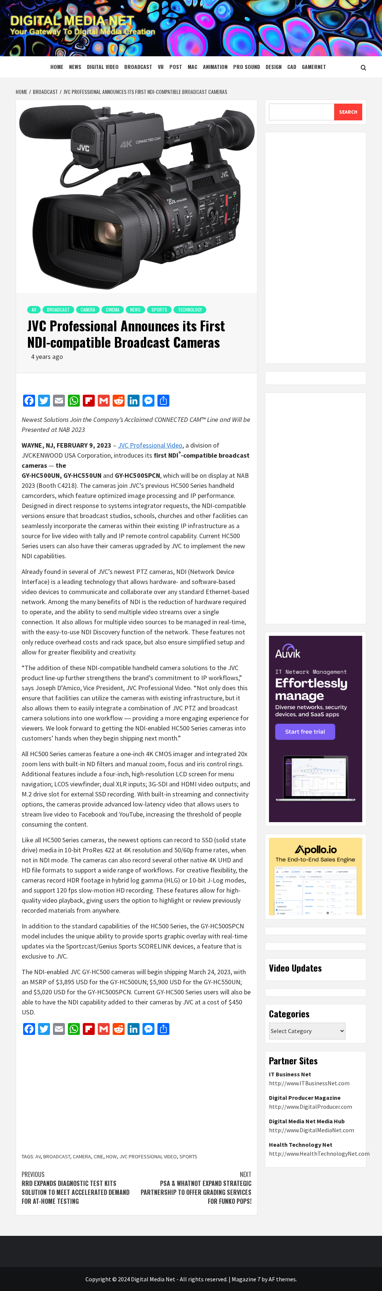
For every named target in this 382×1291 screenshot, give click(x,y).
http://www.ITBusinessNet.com (309, 1083)
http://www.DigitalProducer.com (310, 1106)
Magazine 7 (246, 1279)
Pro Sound (246, 66)
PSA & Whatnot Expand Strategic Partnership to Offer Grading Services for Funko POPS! (196, 1188)
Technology (190, 309)
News (75, 66)
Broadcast (138, 66)
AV (34, 309)
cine (98, 1156)
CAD (291, 66)
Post (175, 66)
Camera (88, 309)
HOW (111, 1156)
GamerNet (314, 66)
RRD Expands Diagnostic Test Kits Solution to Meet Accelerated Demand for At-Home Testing (75, 1188)
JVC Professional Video (150, 445)
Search (348, 111)
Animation (215, 66)
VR (161, 66)
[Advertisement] (136, 1095)
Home (56, 66)
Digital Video (103, 66)
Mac (192, 66)
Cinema (112, 309)
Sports (159, 309)
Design (274, 66)
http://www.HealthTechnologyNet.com (319, 1153)
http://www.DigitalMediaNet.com (311, 1130)
